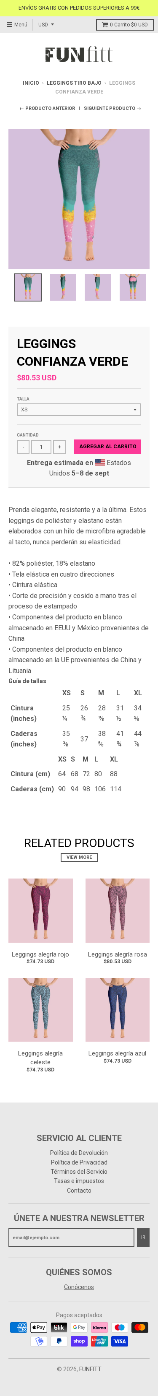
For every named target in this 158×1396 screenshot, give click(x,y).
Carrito (129, 25)
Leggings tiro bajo (74, 83)
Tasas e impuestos (79, 1181)
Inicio (31, 83)
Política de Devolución (79, 1152)
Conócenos (79, 1287)
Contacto (79, 1190)
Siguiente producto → (112, 108)
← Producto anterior (47, 108)
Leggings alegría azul (117, 1053)
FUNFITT (90, 1369)
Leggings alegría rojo (40, 954)
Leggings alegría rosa (117, 954)
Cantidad (28, 435)
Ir (143, 1237)
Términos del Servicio (79, 1171)
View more (79, 857)
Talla (23, 399)
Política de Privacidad (79, 1162)
